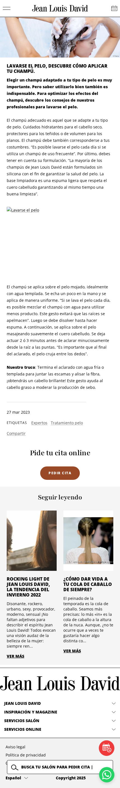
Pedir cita (60, 473)
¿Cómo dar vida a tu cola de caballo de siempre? (87, 584)
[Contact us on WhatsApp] (106, 774)
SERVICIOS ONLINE (22, 729)
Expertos (39, 422)
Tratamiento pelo (67, 422)
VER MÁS (15, 656)
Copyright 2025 (71, 777)
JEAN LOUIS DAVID (22, 703)
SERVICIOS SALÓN (21, 720)
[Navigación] (7, 8)
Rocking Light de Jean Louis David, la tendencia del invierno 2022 (28, 587)
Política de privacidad (26, 755)
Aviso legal (15, 746)
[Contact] (114, 8)
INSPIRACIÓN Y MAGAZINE (30, 712)
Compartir (16, 433)
